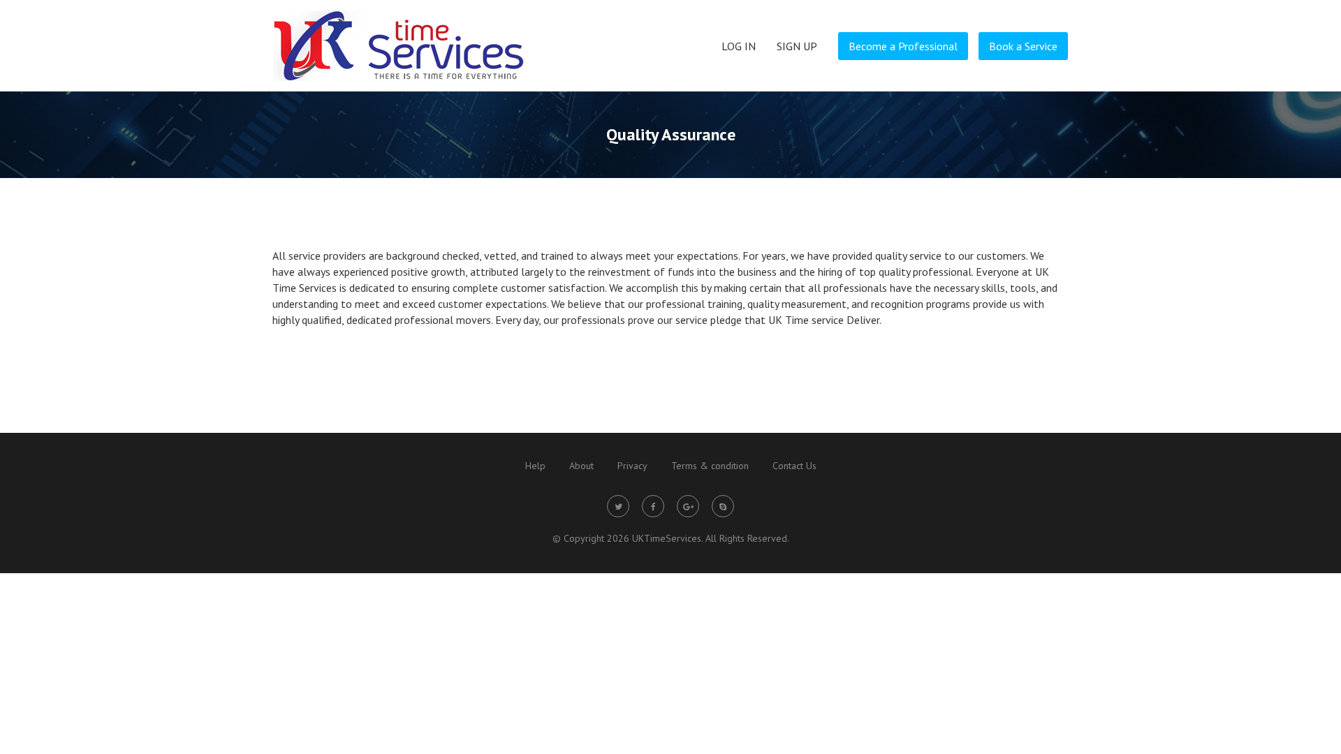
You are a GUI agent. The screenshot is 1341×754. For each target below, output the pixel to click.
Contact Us (794, 465)
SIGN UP (797, 46)
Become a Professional (903, 46)
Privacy (632, 465)
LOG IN (738, 46)
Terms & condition (710, 465)
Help (535, 465)
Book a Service (1023, 46)
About (581, 465)
